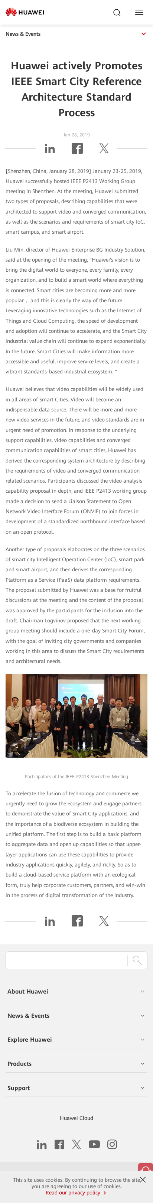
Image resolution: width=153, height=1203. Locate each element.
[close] (142, 1179)
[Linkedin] (49, 151)
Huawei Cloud (76, 1118)
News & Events (23, 34)
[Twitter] (104, 151)
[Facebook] (77, 151)
